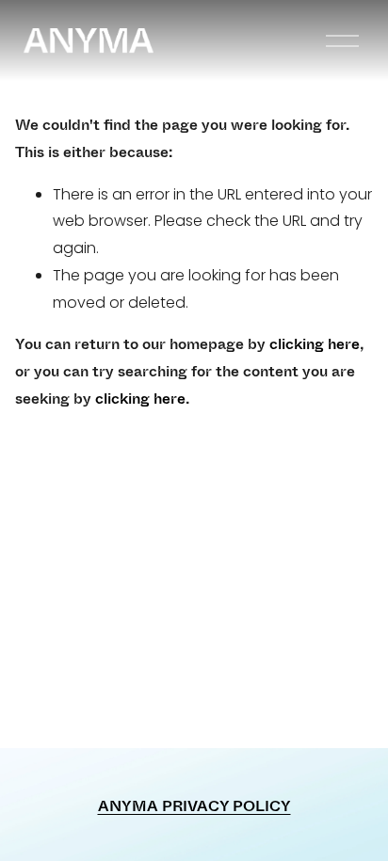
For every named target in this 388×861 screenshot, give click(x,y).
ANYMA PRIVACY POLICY (194, 806)
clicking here (314, 344)
